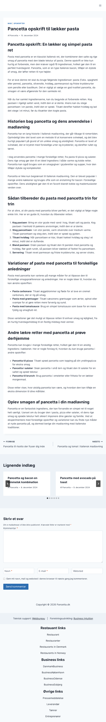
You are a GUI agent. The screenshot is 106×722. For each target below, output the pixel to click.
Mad (10, 23)
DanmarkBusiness (53, 666)
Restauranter (53, 640)
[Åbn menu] (100, 5)
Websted (78, 571)
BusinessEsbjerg (53, 684)
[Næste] (98, 483)
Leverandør (53, 704)
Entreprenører (53, 716)
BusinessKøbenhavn (53, 672)
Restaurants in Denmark (53, 646)
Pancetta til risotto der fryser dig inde (24, 444)
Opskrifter (19, 23)
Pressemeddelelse (53, 698)
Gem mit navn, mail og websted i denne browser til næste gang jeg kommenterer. (47, 578)
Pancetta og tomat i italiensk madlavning (80, 444)
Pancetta (14, 35)
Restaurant (53, 634)
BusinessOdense (53, 678)
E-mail (43, 571)
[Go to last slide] (8, 483)
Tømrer (53, 710)
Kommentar (10, 528)
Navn (8, 571)
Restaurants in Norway (53, 653)
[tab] (47, 498)
